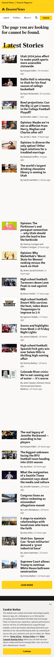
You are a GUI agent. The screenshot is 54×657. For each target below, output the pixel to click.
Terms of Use (15, 636)
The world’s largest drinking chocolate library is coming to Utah (33, 171)
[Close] (50, 605)
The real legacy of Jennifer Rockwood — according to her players (34, 437)
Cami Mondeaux (31, 509)
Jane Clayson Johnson (33, 382)
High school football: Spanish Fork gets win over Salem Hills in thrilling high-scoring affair (34, 352)
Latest (6, 17)
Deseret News (8, 2)
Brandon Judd (29, 116)
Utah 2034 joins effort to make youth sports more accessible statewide (34, 61)
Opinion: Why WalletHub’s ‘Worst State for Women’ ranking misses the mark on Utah (33, 259)
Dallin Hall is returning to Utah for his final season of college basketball (35, 84)
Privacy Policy (29, 636)
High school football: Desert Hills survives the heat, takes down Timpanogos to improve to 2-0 (34, 306)
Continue (27, 651)
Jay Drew (27, 466)
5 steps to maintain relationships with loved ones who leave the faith (34, 523)
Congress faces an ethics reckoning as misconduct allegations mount (33, 500)
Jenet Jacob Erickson (33, 270)
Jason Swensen (30, 552)
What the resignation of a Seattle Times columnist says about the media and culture (34, 477)
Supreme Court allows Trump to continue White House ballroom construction (35, 567)
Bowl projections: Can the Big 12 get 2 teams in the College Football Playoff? (35, 107)
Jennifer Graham (31, 486)
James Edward (30, 336)
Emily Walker (29, 575)
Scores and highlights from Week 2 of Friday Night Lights (34, 329)
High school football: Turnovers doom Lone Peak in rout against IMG (34, 284)
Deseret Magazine (24, 2)
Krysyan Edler (29, 70)
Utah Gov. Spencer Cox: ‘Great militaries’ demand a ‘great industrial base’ (35, 543)
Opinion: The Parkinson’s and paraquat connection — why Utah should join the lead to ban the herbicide (34, 231)
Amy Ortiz (27, 532)
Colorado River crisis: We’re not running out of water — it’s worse (34, 375)
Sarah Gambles (30, 180)
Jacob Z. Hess (29, 136)
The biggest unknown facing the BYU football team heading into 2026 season (35, 457)
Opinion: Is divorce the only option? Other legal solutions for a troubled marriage (35, 147)
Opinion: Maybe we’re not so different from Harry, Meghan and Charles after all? (34, 127)
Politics (16, 17)
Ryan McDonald (30, 93)
